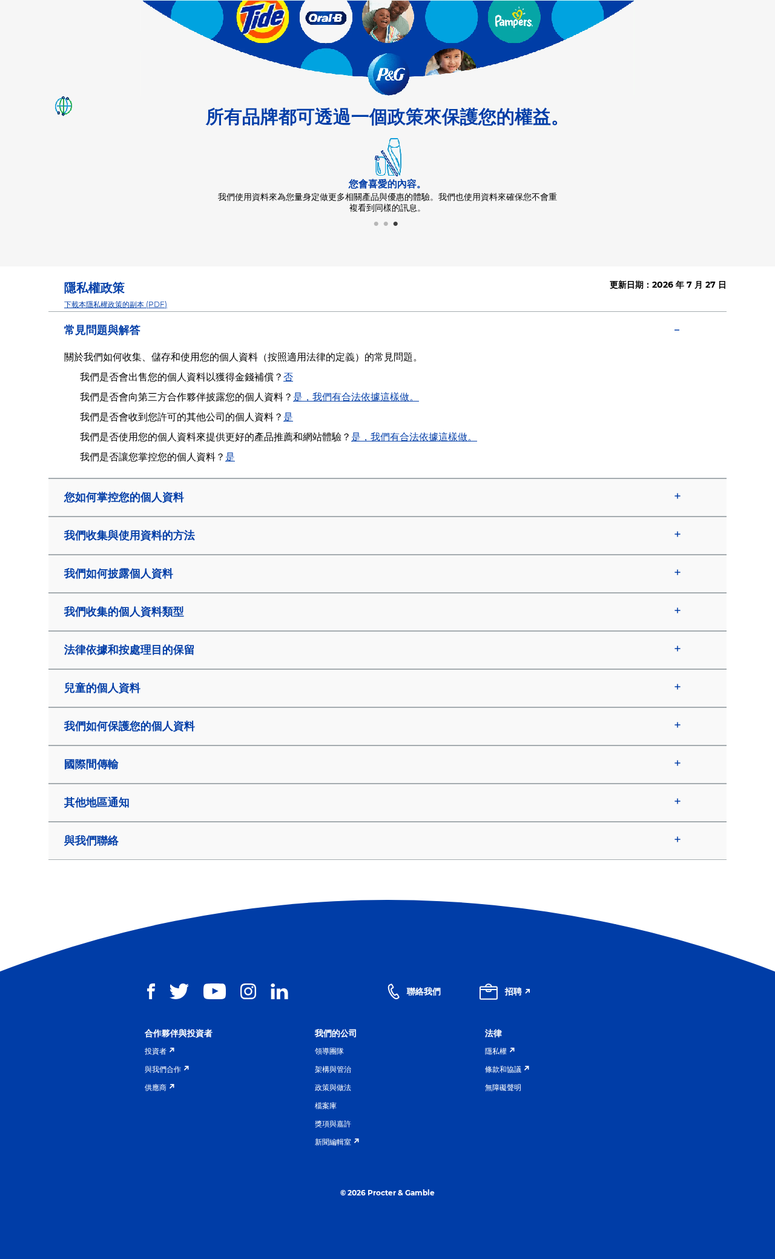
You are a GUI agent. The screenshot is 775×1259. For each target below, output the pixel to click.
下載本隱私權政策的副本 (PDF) (115, 304)
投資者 (156, 1051)
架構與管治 (333, 1069)
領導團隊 (329, 1051)
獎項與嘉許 (333, 1123)
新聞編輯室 (333, 1141)
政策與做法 (333, 1087)
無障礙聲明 (503, 1087)
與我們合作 (163, 1069)
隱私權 (496, 1051)
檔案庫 (326, 1105)
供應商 (156, 1087)
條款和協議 (503, 1069)
